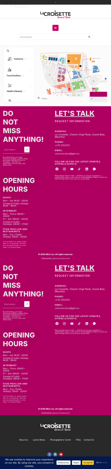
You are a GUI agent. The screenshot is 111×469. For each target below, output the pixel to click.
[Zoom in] (98, 94)
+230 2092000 (62, 145)
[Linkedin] (87, 169)
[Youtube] (72, 169)
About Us (23, 439)
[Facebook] (57, 169)
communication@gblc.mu (67, 153)
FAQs (78, 439)
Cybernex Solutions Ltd (61, 258)
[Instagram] (64, 169)
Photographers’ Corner (60, 439)
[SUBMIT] (27, 149)
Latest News (39, 439)
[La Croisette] (55, 14)
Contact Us (89, 439)
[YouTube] (61, 454)
